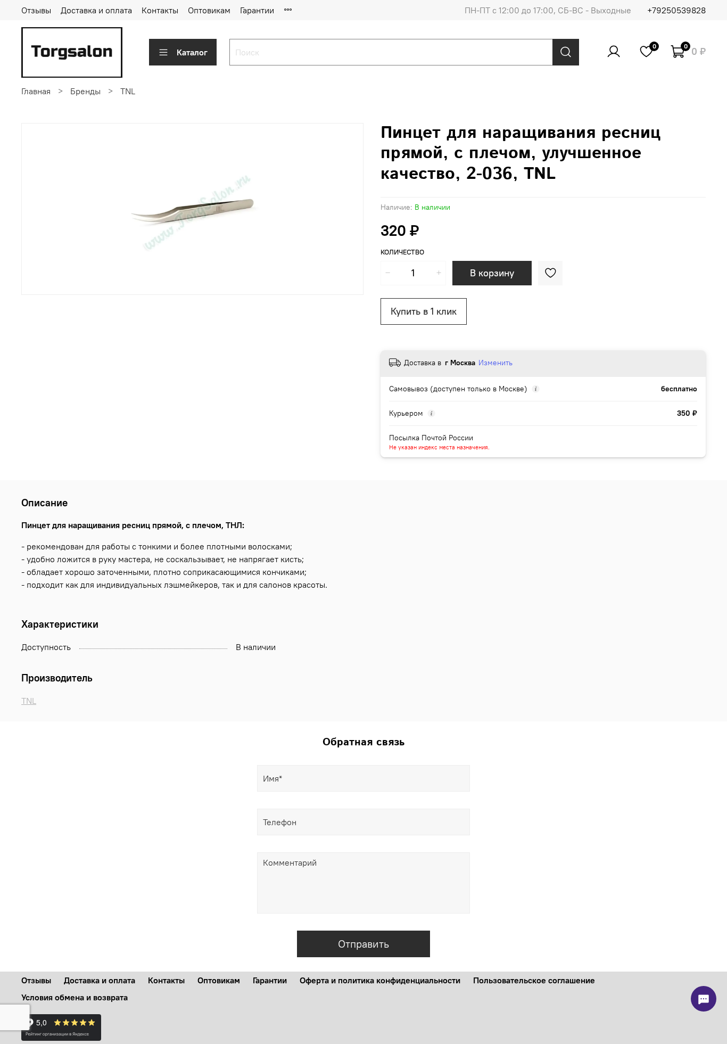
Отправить (363, 943)
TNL (127, 91)
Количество (402, 252)
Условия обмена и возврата (74, 997)
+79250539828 (676, 10)
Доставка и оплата (96, 10)
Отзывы (36, 10)
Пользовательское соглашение (534, 980)
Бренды (85, 91)
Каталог (192, 52)
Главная (36, 91)
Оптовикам (209, 10)
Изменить (495, 362)
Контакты (160, 10)
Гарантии (257, 10)
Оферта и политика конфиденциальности (380, 980)
